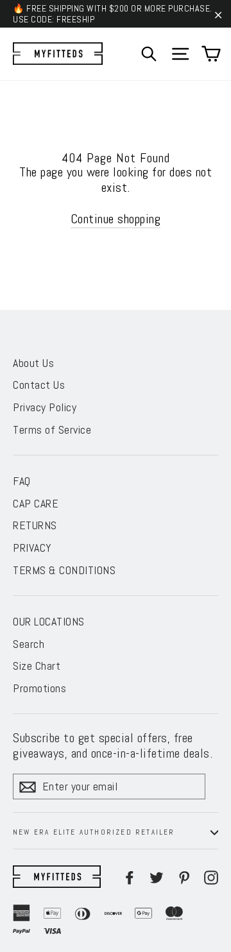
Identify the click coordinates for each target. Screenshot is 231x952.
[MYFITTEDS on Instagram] (211, 877)
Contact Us (39, 384)
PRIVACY (32, 547)
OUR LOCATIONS (49, 621)
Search (28, 643)
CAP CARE (35, 503)
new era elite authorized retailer (94, 832)
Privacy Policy (44, 407)
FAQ (22, 480)
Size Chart (36, 665)
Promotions (39, 688)
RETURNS (35, 525)
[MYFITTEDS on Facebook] (130, 877)
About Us (33, 362)
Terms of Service (52, 429)
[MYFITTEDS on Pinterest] (184, 877)
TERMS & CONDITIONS (64, 570)
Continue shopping (116, 218)
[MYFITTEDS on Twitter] (157, 877)
